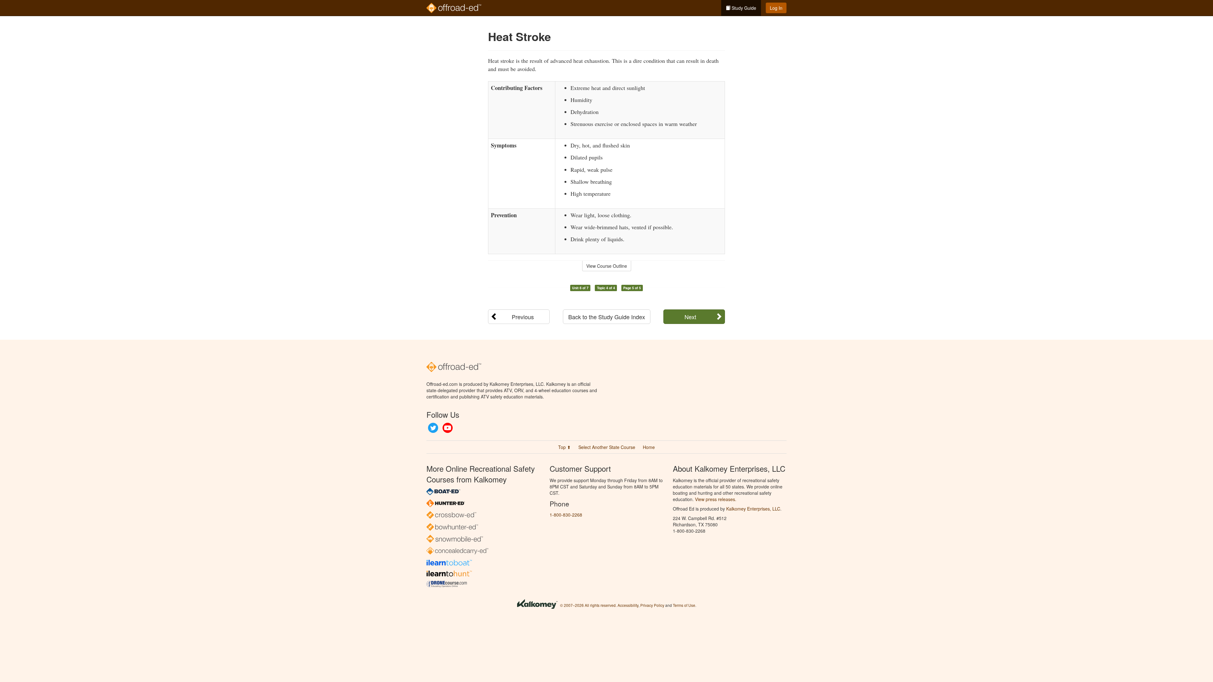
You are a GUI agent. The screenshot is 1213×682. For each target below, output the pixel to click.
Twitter (433, 428)
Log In (776, 8)
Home (649, 447)
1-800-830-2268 (566, 515)
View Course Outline (606, 266)
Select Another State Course (606, 447)
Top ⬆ (564, 447)
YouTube (448, 428)
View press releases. (715, 499)
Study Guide (743, 8)
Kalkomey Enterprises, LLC (753, 509)
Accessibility (628, 605)
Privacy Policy (652, 605)
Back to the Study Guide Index (606, 317)
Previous (523, 317)
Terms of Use (684, 605)
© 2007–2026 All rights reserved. (588, 605)
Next (690, 317)
